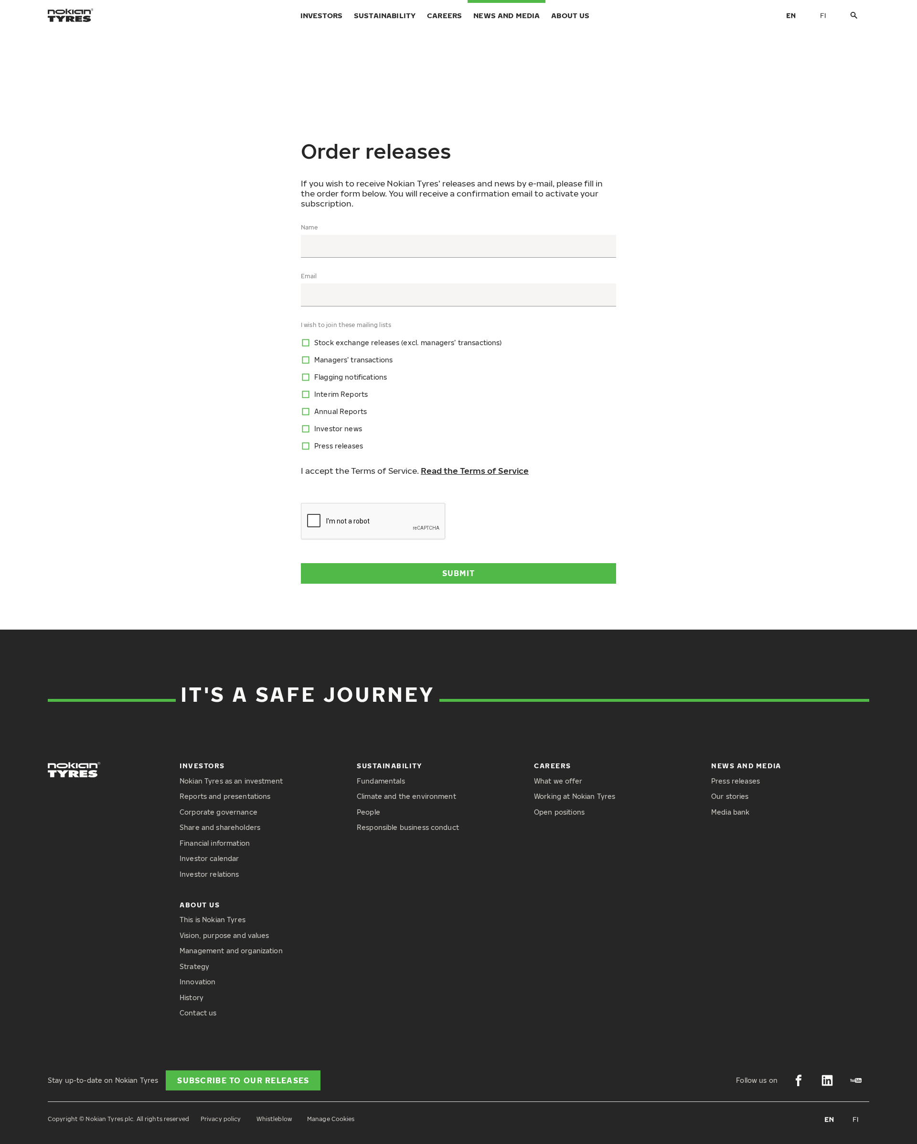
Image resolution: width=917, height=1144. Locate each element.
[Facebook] (798, 1080)
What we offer (558, 781)
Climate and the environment (406, 796)
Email (309, 276)
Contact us (198, 1013)
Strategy (194, 966)
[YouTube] (855, 1080)
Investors (321, 15)
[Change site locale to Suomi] (823, 15)
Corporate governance (218, 812)
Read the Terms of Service (475, 471)
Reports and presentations (225, 796)
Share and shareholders (220, 827)
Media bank (730, 812)
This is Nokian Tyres (212, 919)
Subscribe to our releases (243, 1080)
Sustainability (385, 15)
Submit (458, 573)
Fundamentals (381, 781)
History (191, 997)
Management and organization (231, 951)
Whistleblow (274, 1118)
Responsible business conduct (408, 827)
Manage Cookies (331, 1118)
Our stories (730, 796)
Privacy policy (221, 1118)
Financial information (215, 843)
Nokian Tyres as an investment (231, 781)
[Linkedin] (827, 1080)
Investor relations (209, 874)
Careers (444, 15)
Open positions (559, 812)
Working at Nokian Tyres (574, 796)
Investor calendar (209, 858)
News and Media (506, 15)
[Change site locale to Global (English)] (791, 15)
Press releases (735, 781)
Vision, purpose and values (224, 935)
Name (309, 227)
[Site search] (854, 15)
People (368, 812)
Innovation (197, 982)
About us (570, 15)
